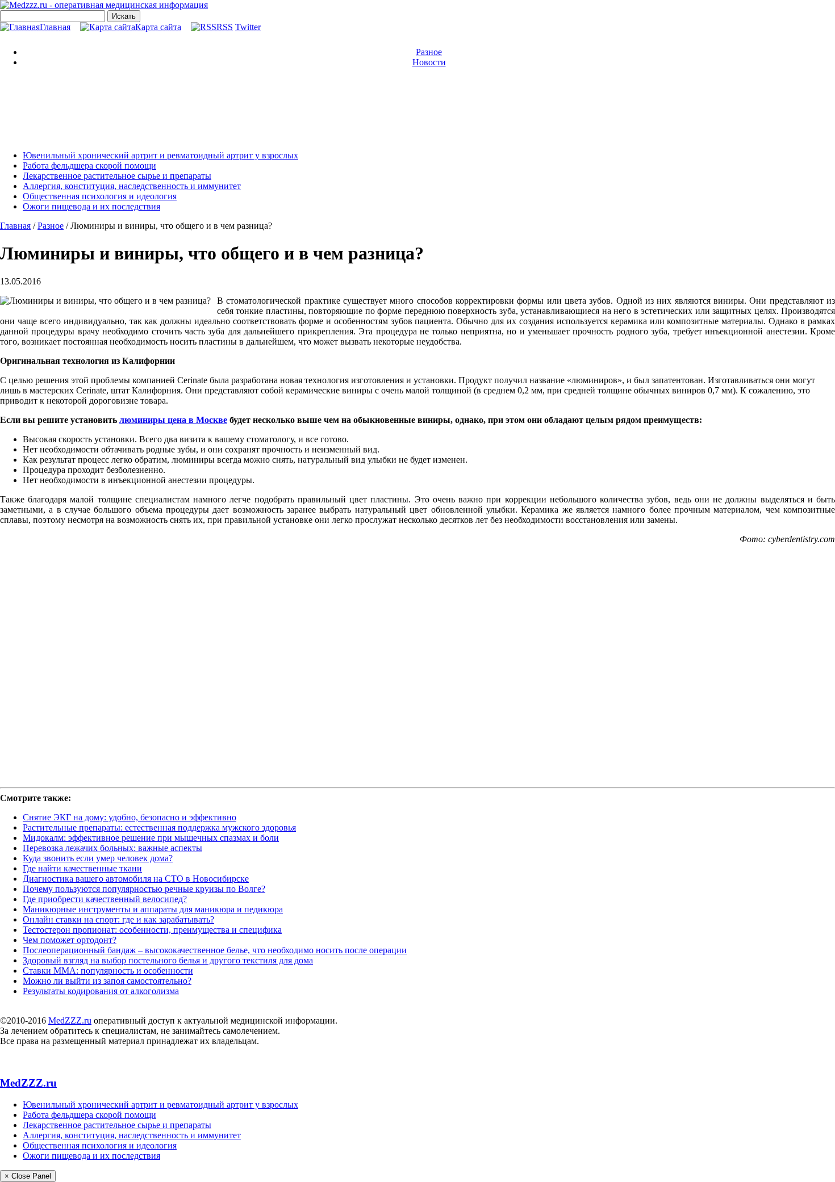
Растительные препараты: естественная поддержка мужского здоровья (159, 827)
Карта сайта (158, 27)
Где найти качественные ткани (82, 868)
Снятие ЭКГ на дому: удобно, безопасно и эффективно (129, 817)
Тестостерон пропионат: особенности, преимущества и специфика (152, 929)
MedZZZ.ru (69, 1020)
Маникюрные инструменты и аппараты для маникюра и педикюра (153, 909)
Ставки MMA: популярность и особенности (108, 970)
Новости (429, 62)
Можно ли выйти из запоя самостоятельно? (107, 981)
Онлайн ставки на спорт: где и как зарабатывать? (118, 919)
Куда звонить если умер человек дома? (98, 858)
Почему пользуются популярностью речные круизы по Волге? (144, 889)
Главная (55, 27)
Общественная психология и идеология (100, 196)
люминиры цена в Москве (173, 420)
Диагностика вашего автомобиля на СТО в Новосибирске (136, 878)
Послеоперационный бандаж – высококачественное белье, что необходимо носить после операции (215, 950)
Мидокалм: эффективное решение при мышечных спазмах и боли (151, 838)
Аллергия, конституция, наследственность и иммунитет (132, 186)
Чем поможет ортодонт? (69, 940)
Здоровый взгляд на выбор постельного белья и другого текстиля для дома (168, 960)
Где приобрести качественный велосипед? (105, 899)
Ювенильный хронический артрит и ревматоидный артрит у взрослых (160, 155)
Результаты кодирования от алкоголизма (101, 991)
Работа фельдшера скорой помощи (89, 165)
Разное (429, 52)
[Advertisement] (417, 107)
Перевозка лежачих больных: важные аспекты (112, 848)
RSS (224, 27)
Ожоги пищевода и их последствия (91, 206)
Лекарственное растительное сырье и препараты (117, 176)
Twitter (248, 27)
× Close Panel (28, 1176)
